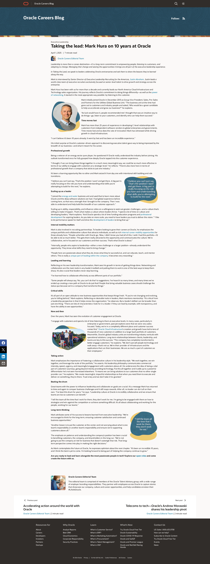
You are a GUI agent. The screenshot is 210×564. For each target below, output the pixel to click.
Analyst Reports (69, 529)
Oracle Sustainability (128, 532)
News (156, 545)
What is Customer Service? (101, 529)
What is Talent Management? (102, 542)
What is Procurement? (99, 539)
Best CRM (67, 532)
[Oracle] (25, 3)
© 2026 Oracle (77, 558)
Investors (40, 539)
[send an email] (3, 363)
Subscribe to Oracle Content (165, 536)
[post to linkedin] (3, 356)
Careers (39, 532)
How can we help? (161, 532)
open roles (141, 455)
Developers (40, 536)
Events (157, 542)
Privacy (86, 558)
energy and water (70, 196)
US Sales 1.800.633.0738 (164, 529)
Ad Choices (122, 558)
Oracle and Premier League (131, 542)
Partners (39, 542)
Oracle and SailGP (127, 539)
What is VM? (95, 545)
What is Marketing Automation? (103, 536)
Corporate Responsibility (73, 539)
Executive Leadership (60, 42)
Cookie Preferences (111, 558)
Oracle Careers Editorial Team (71, 58)
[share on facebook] (3, 342)
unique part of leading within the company (89, 255)
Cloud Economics (70, 536)
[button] (176, 3)
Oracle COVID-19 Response (131, 536)
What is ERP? (95, 532)
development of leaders (103, 220)
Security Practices (70, 542)
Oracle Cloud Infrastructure (110, 329)
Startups (39, 545)
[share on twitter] (3, 349)
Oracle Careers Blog (44, 3)
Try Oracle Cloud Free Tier (131, 529)
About (38, 529)
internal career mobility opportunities (138, 232)
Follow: (175, 18)
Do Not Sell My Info (97, 558)
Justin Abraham (137, 79)
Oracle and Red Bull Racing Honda (131, 546)
